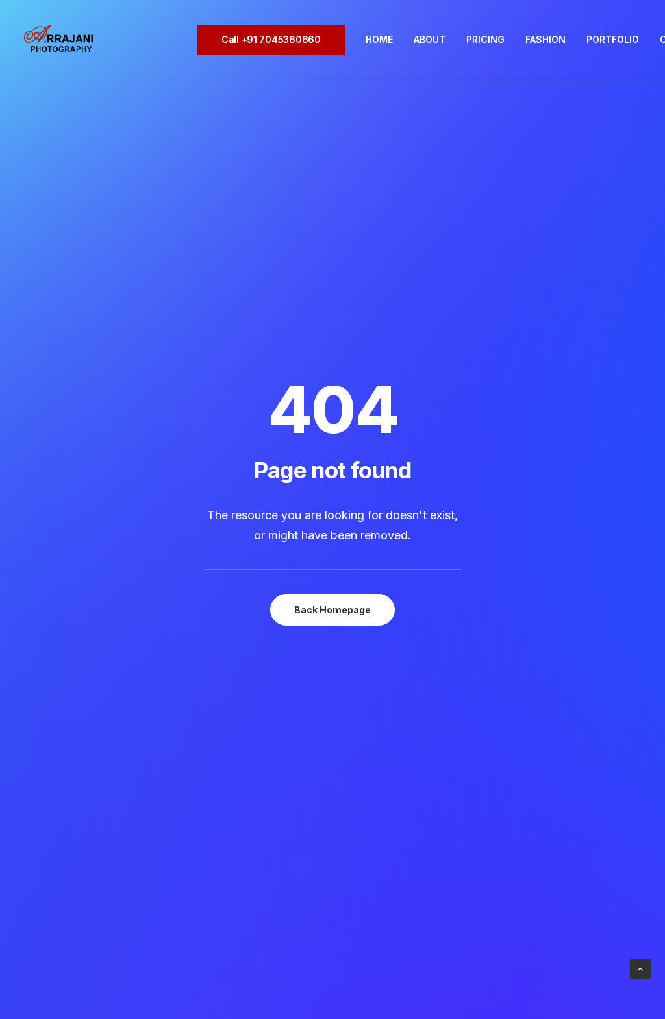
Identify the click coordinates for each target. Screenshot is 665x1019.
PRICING (485, 39)
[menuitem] (275, 39)
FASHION (545, 39)
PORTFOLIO (612, 39)
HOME (379, 39)
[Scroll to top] (640, 968)
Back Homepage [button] (332, 609)
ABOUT (429, 39)
